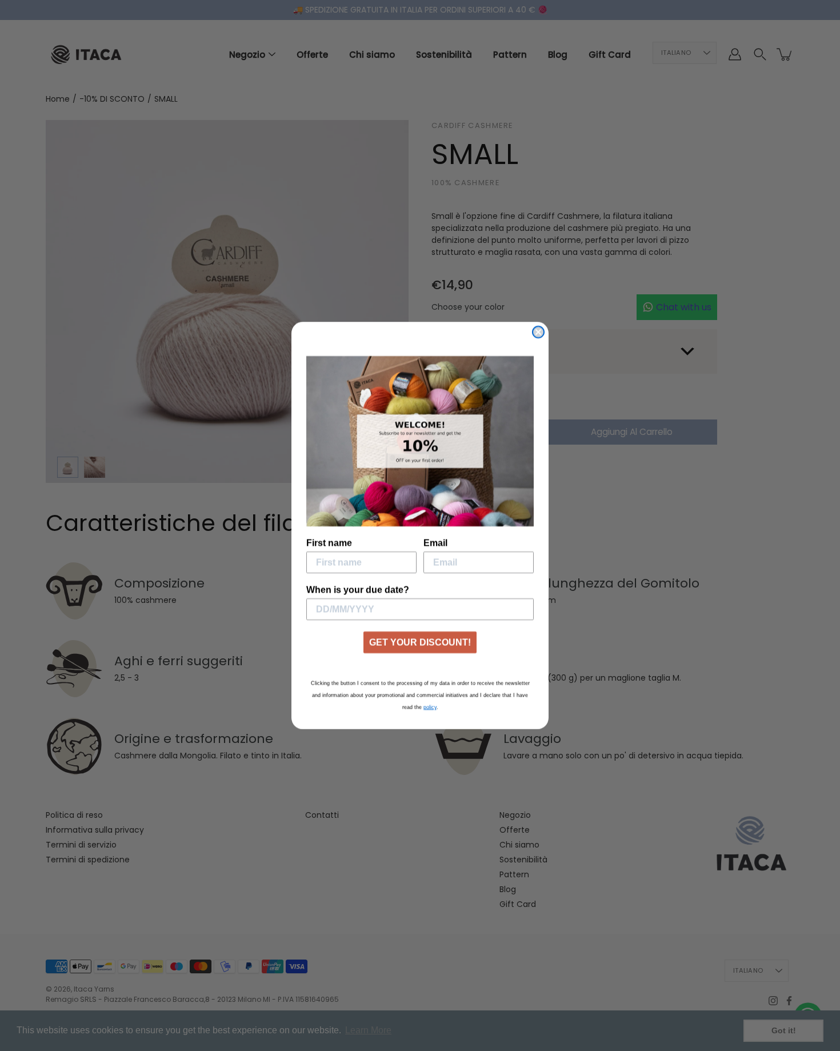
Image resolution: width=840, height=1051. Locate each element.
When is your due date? (357, 589)
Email (435, 543)
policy (430, 707)
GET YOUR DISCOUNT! (420, 642)
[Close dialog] (538, 332)
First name (329, 543)
